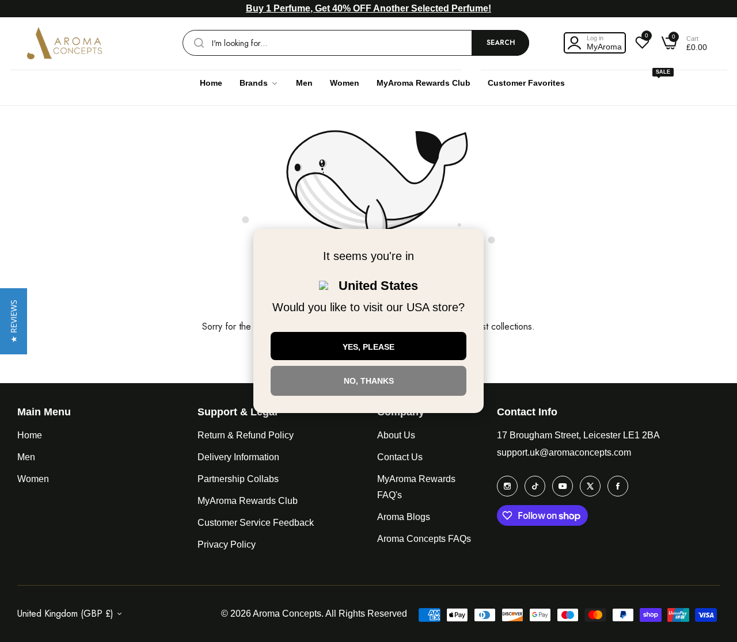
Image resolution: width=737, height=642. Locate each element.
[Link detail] (507, 486)
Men (26, 457)
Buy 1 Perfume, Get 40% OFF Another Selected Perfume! (368, 8)
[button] (13, 321)
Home (29, 435)
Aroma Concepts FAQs (424, 539)
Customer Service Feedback (255, 523)
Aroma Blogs (403, 517)
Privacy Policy (226, 544)
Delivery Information (238, 457)
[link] (259, 83)
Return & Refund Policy (245, 435)
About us (396, 435)
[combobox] (356, 43)
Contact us (400, 457)
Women (33, 479)
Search (501, 42)
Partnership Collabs (238, 479)
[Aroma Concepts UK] (64, 43)
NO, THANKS (369, 380)
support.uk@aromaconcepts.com (564, 452)
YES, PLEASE (368, 346)
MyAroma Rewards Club (247, 501)
